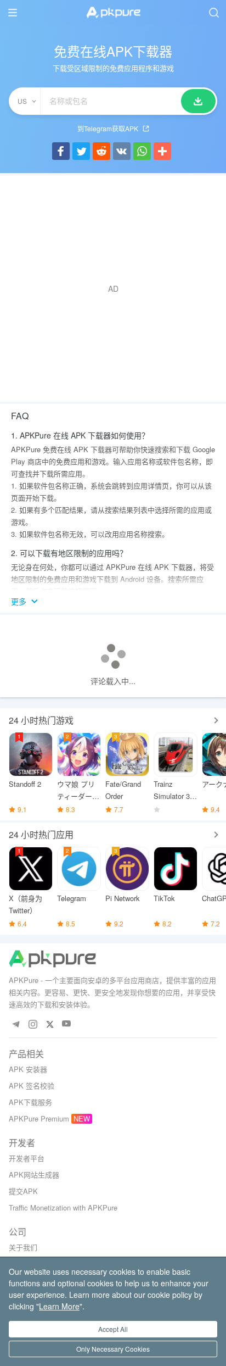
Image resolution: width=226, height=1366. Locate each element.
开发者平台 (26, 1158)
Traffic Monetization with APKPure (63, 1207)
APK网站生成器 (34, 1174)
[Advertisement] (113, 288)
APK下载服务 (30, 1102)
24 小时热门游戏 (41, 720)
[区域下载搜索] (198, 101)
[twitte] (49, 1024)
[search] (213, 12)
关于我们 (23, 1247)
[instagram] (32, 1024)
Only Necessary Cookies (113, 1348)
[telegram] (15, 1024)
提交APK (23, 1191)
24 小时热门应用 (41, 834)
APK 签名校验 (31, 1085)
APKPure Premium (39, 1118)
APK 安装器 (28, 1069)
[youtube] (67, 1024)
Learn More (59, 1306)
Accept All (113, 1329)
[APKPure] (113, 12)
